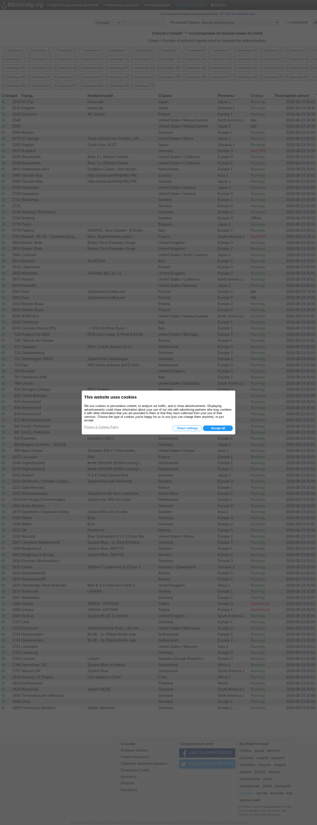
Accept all (218, 428)
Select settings (187, 428)
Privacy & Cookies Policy (101, 427)
